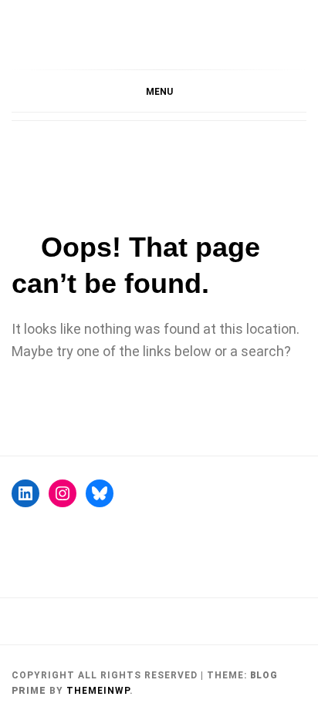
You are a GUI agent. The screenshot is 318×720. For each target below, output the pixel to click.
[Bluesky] (99, 493)
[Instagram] (62, 493)
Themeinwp (98, 690)
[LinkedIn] (25, 493)
